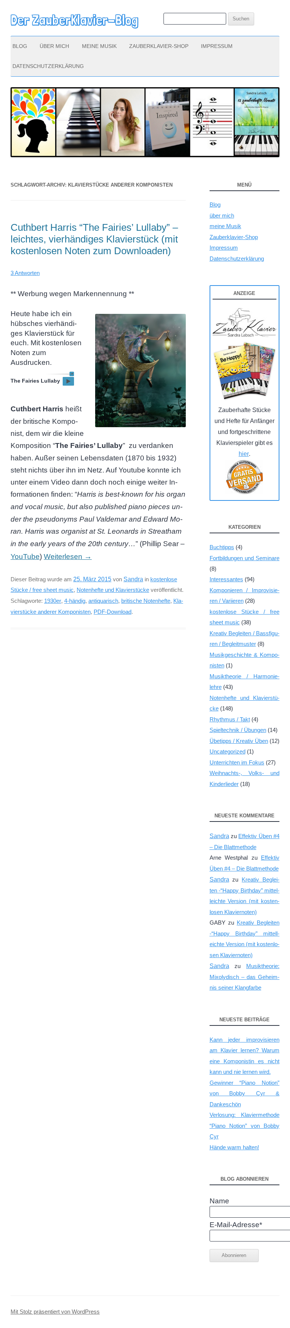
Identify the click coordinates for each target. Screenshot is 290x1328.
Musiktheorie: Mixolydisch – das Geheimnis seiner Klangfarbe (244, 977)
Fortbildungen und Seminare (244, 558)
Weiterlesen (68, 557)
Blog (19, 46)
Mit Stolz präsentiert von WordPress (55, 1312)
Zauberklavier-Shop (158, 46)
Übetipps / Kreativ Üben (239, 741)
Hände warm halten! (234, 1147)
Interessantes (226, 579)
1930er (52, 601)
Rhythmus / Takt (230, 719)
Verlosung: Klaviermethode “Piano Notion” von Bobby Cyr (244, 1126)
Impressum (217, 46)
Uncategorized (227, 751)
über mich (54, 46)
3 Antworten (25, 273)
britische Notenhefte (145, 601)
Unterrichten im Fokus (237, 762)
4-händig (74, 601)
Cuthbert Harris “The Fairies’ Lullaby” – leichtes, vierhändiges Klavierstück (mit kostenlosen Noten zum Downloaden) (94, 239)
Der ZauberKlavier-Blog (74, 20)
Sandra (133, 579)
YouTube (25, 557)
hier (244, 453)
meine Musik (99, 46)
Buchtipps (222, 547)
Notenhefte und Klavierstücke (113, 590)
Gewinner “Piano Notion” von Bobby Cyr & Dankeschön (244, 1093)
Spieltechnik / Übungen (238, 730)
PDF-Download (112, 611)
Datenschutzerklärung (48, 66)
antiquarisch (103, 601)
